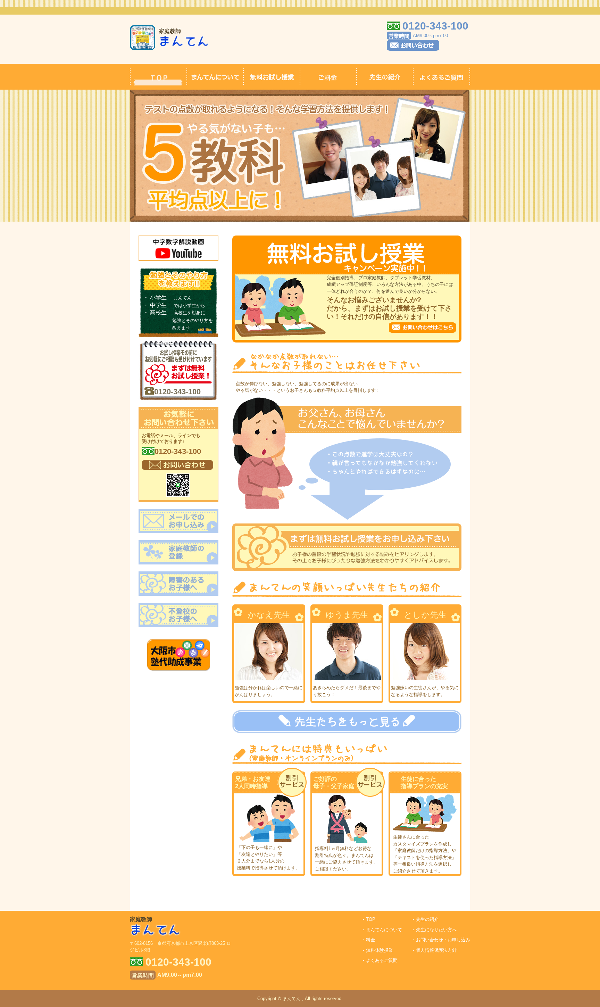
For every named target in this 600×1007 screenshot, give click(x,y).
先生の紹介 (427, 919)
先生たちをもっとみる (346, 721)
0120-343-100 (177, 391)
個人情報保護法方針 (436, 950)
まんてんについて (384, 929)
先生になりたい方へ (436, 929)
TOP (370, 919)
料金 (370, 939)
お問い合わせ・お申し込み (443, 939)
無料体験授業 (379, 950)
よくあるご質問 (382, 960)
